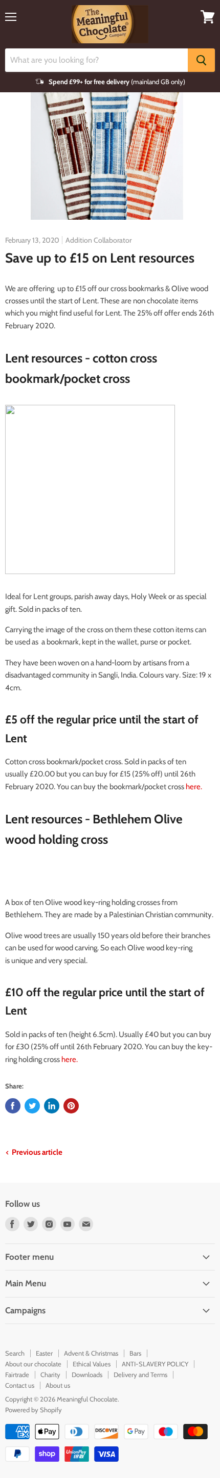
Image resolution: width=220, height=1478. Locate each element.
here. (194, 786)
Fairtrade (17, 1374)
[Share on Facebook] (12, 1105)
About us (58, 1385)
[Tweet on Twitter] (32, 1105)
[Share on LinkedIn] (51, 1105)
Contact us (19, 1385)
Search (15, 1353)
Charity (50, 1374)
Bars (135, 1353)
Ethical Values (92, 1364)
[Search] (201, 60)
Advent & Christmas (91, 1353)
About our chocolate (33, 1364)
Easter (44, 1353)
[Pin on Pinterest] (71, 1105)
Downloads (87, 1374)
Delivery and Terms (140, 1374)
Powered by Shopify (33, 1410)
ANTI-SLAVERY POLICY (155, 1364)
